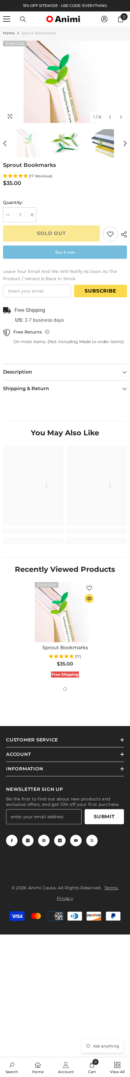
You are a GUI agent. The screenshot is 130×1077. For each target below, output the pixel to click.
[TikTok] (60, 840)
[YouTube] (76, 840)
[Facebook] (12, 840)
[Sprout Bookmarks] (65, 612)
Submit (104, 816)
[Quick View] (89, 598)
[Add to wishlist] (110, 234)
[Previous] (110, 117)
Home (9, 33)
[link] (33, 531)
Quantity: (13, 202)
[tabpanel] (65, 631)
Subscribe (100, 291)
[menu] (6, 19)
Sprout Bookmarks (65, 647)
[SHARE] (122, 234)
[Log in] (104, 19)
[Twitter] (92, 840)
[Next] (121, 117)
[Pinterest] (44, 840)
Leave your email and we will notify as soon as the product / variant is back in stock (60, 275)
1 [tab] (65, 689)
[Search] (23, 19)
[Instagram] (28, 840)
